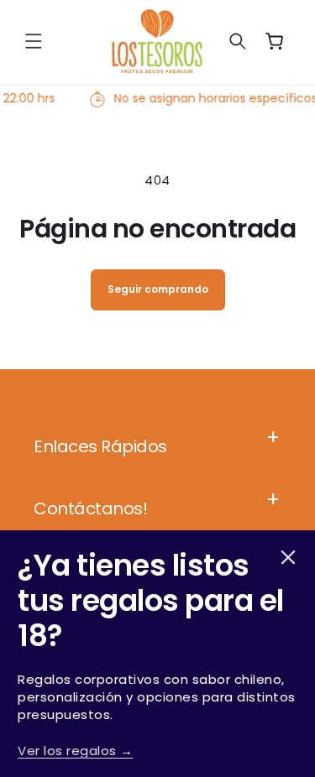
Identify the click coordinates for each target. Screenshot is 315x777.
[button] (33, 41)
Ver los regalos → (76, 750)
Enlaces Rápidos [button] (100, 446)
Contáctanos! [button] (90, 508)
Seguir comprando (158, 289)
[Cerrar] (288, 557)
